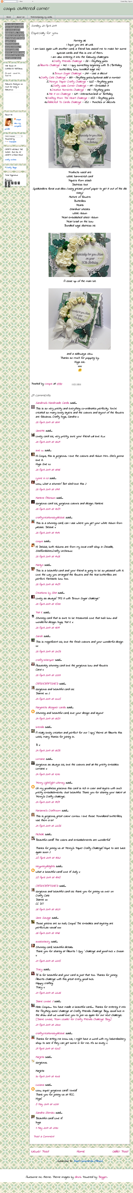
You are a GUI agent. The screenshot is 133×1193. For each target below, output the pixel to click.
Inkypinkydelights (45, 866)
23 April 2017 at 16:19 (47, 628)
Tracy (39, 969)
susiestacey (43, 942)
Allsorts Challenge (50, 65)
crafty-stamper (45, 660)
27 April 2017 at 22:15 (48, 961)
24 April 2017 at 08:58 (48, 751)
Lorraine (40, 759)
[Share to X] (76, 384)
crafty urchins (10, 159)
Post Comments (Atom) (88, 1161)
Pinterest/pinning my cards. (41, 17)
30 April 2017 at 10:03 (48, 1076)
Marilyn (39, 565)
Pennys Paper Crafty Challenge (67, 82)
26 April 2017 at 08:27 (48, 909)
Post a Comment (44, 1136)
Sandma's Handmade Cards (52, 403)
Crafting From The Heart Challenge (67, 98)
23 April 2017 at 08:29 (48, 442)
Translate (12, 141)
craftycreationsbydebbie (50, 518)
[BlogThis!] (75, 384)
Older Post (120, 1151)
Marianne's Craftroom (48, 811)
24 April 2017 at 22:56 (48, 826)
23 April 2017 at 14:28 (48, 556)
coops (39, 541)
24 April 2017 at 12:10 (48, 774)
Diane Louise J (44, 1001)
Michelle (40, 834)
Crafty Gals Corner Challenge (70, 86)
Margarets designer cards (51, 707)
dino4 (78, 1177)
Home (8, 17)
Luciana (40, 1085)
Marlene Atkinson (45, 498)
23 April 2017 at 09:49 (47, 489)
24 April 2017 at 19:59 (47, 802)
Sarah (39, 636)
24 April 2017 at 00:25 (48, 699)
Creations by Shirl (46, 593)
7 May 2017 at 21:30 (47, 1128)
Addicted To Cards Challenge (64, 102)
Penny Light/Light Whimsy (50, 783)
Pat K (39, 612)
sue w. (40, 450)
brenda (40, 727)
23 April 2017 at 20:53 (48, 651)
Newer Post (40, 1151)
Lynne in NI (42, 478)
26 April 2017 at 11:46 (48, 933)
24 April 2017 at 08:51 (48, 719)
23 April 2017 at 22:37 (48, 675)
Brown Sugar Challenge (67, 73)
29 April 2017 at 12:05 (48, 1049)
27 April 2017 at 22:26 (48, 993)
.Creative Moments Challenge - (68, 90)
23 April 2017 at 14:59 (48, 584)
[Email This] (73, 384)
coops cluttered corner (26, 8)
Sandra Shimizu (45, 1113)
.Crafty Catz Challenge (53, 78)
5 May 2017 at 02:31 (47, 1104)
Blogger (102, 1177)
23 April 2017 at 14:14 (47, 533)
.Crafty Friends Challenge (67, 61)
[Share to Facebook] (78, 384)
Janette (40, 431)
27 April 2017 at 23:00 (48, 1025)
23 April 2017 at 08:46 (48, 470)
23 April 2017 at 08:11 (47, 422)
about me (20, 17)
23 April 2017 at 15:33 (48, 604)
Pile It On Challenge (59, 94)
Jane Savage (43, 918)
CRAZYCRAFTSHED (47, 684)
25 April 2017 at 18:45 (48, 877)
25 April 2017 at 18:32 (48, 858)
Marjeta (40, 1057)
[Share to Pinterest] (80, 384)
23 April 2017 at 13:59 (48, 509)
